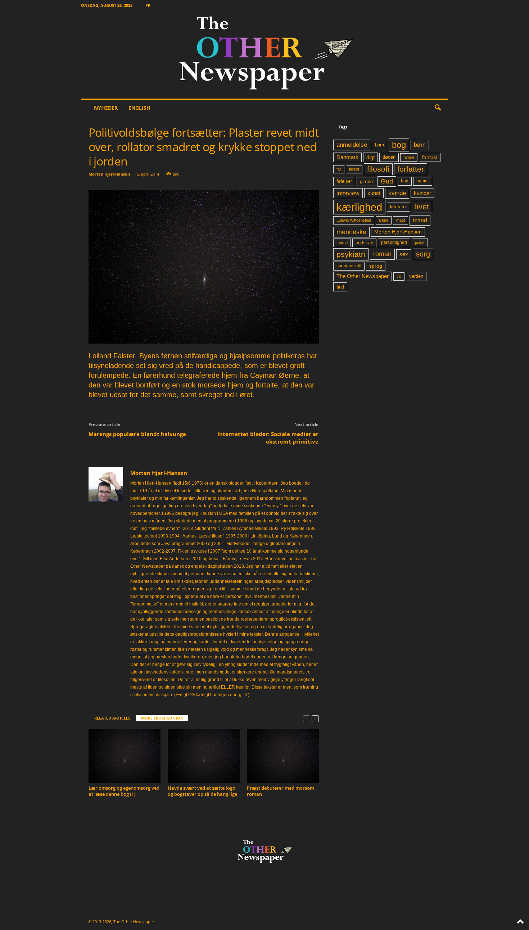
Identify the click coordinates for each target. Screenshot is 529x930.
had (404, 180)
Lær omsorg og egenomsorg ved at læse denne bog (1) (124, 791)
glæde (366, 181)
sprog (375, 266)
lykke (383, 220)
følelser (344, 181)
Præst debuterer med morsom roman (280, 791)
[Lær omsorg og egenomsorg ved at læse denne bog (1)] (124, 756)
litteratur (398, 206)
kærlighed (359, 207)
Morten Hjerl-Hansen (109, 174)
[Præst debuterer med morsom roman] (283, 756)
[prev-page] (306, 718)
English (139, 107)
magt (400, 220)
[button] (438, 108)
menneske (351, 232)
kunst (373, 193)
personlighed (394, 242)
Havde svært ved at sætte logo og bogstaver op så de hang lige (202, 791)
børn (420, 145)
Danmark (347, 157)
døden (389, 157)
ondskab (364, 242)
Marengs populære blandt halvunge (137, 433)
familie (408, 157)
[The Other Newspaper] (264, 54)
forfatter (410, 169)
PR (147, 5)
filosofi (378, 169)
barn (379, 145)
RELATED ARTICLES (112, 718)
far (338, 169)
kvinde (397, 192)
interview (348, 193)
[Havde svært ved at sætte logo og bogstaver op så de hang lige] (204, 756)
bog (399, 145)
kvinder (422, 193)
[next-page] (315, 718)
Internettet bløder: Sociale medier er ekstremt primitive (267, 437)
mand (420, 220)
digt (370, 157)
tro (399, 276)
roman (382, 254)
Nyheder (106, 107)
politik (420, 242)
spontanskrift (348, 265)
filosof (354, 169)
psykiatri (350, 254)
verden (416, 276)
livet (422, 206)
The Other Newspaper (362, 276)
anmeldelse (351, 144)
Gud (387, 181)
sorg (423, 254)
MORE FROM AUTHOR (162, 718)
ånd (340, 287)
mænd (342, 242)
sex (403, 254)
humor (422, 180)
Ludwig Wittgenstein (353, 220)
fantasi (429, 157)
